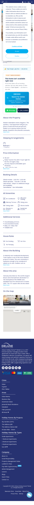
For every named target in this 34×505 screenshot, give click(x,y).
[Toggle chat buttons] (29, 495)
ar (32, 2)
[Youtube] (9, 367)
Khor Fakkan (5, 389)
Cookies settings (17, 46)
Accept (17, 51)
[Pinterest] (16, 367)
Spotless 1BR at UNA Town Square (13, 302)
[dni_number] (24, 110)
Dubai (3, 384)
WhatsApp (12, 110)
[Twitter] (6, 367)
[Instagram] (19, 367)
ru (25, 2)
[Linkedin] (13, 367)
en (28, 2)
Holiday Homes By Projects (12, 418)
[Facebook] (3, 367)
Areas (4, 392)
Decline (17, 56)
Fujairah (4, 387)
